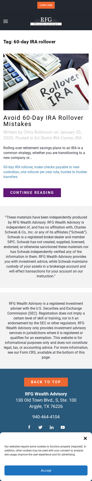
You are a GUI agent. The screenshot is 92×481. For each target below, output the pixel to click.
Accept (46, 470)
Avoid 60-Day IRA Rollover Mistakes (43, 121)
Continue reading (32, 192)
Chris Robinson (38, 132)
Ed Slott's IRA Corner (54, 137)
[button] (85, 438)
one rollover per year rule (40, 172)
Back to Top (46, 382)
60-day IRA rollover (18, 167)
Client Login (46, 5)
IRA (78, 137)
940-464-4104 (46, 416)
